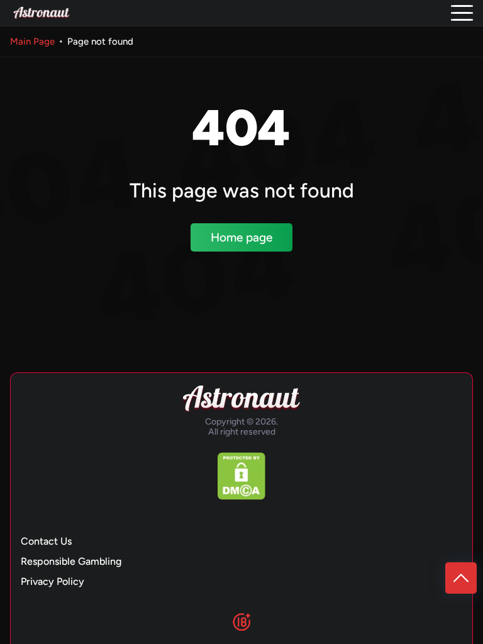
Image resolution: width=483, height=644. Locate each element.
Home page (241, 237)
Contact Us (46, 541)
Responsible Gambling (71, 561)
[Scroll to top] (461, 578)
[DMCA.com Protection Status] (241, 476)
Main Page (32, 41)
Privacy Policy (52, 581)
